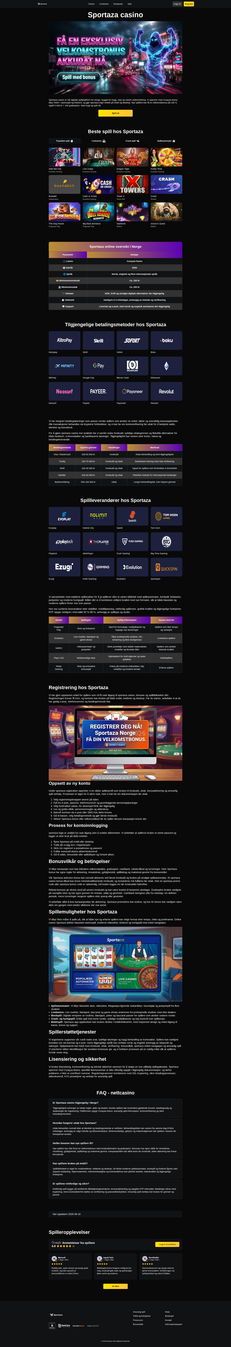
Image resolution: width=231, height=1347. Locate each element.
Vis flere (115, 1286)
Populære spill (62, 141)
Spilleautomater (164, 141)
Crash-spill (130, 141)
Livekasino (97, 141)
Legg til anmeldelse (167, 1244)
